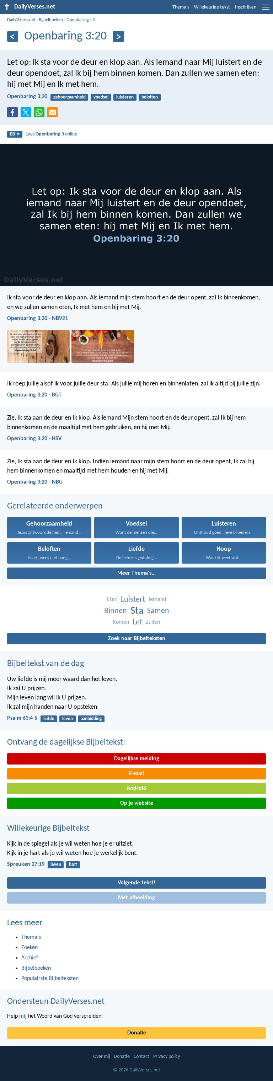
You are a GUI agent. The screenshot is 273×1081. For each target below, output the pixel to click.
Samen (158, 611)
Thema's (180, 7)
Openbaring (77, 19)
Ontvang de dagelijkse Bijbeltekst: (66, 742)
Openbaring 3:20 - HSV (34, 439)
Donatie (136, 1033)
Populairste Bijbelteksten (50, 978)
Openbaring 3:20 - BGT (34, 395)
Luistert (133, 600)
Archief (29, 958)
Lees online (51, 134)
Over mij (101, 1056)
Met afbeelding (136, 898)
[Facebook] (14, 114)
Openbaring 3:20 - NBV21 (37, 318)
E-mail (136, 774)
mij (23, 1016)
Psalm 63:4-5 (22, 718)
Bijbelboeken (51, 19)
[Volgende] (118, 36)
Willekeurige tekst (212, 7)
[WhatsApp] (40, 112)
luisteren (125, 97)
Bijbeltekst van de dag (45, 664)
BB (12, 134)
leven (67, 719)
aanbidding (91, 719)
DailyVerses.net (21, 19)
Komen (121, 622)
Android (136, 788)
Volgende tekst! (136, 883)
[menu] (266, 10)
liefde (48, 719)
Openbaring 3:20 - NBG (35, 482)
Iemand (157, 599)
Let (137, 622)
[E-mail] (54, 114)
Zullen (153, 622)
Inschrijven (245, 7)
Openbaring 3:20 (27, 97)
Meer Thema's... (136, 573)
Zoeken (29, 947)
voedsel (100, 97)
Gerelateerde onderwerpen (55, 506)
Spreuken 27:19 (25, 864)
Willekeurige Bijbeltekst (48, 828)
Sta (137, 611)
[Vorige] (12, 36)
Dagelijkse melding (136, 759)
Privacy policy (166, 1056)
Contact (141, 1056)
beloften (149, 97)
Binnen (115, 611)
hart (73, 864)
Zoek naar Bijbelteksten (136, 638)
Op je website (136, 803)
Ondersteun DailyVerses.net (56, 1001)
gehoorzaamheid (69, 97)
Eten (112, 599)
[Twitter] (27, 114)
